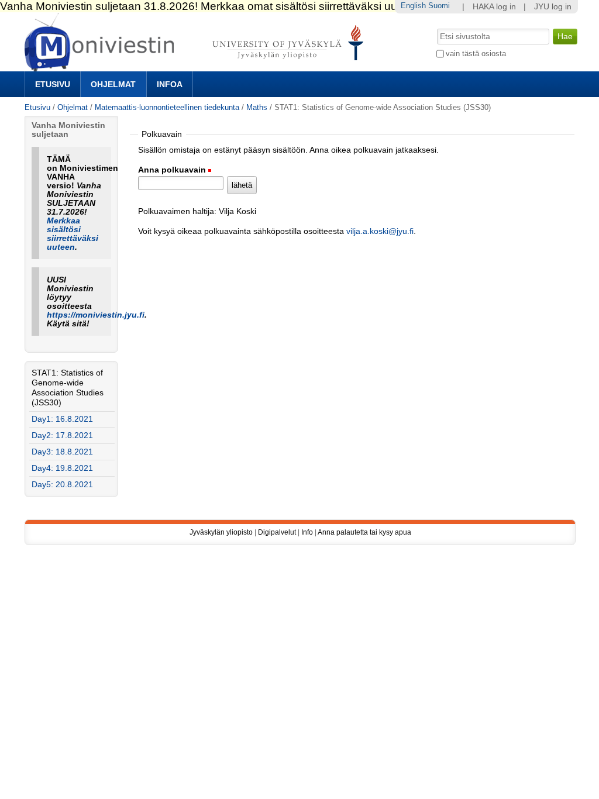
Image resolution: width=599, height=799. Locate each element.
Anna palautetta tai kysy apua (364, 532)
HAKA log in (494, 6)
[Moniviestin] (197, 66)
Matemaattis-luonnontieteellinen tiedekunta (167, 107)
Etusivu (52, 84)
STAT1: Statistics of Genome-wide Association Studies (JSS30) (68, 387)
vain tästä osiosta (476, 53)
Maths (256, 107)
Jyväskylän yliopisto (221, 532)
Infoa (170, 84)
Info (307, 532)
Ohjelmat (113, 84)
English (413, 5)
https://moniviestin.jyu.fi (95, 315)
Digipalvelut (277, 532)
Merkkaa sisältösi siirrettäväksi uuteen (72, 234)
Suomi (439, 5)
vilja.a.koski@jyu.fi (380, 231)
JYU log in (553, 6)
